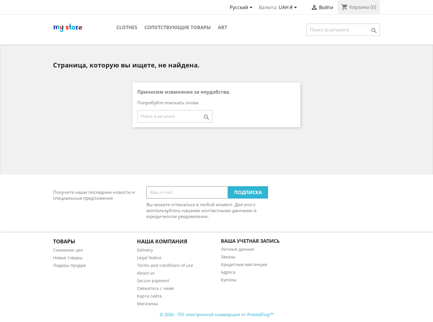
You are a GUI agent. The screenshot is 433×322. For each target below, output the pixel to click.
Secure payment (153, 280)
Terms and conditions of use (165, 265)
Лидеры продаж (69, 265)
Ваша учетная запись (250, 241)
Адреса (228, 272)
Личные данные (237, 249)
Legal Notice (149, 257)
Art (222, 27)
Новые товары (67, 257)
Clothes (126, 27)
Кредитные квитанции (244, 264)
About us (146, 273)
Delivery (145, 250)
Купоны (229, 280)
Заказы (228, 257)
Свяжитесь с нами (155, 288)
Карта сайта (149, 296)
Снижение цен (68, 250)
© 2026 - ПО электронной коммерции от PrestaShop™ (217, 314)
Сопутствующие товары (177, 27)
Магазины (147, 303)
